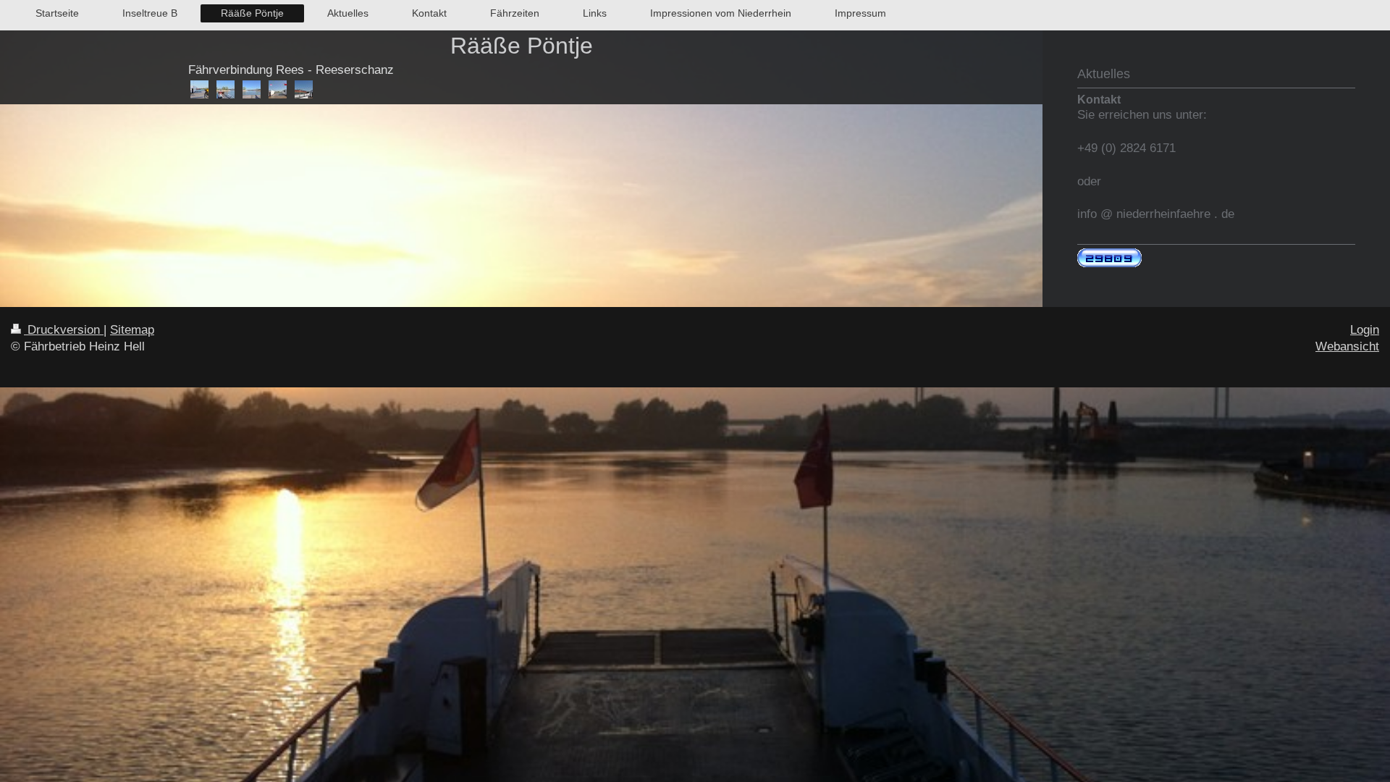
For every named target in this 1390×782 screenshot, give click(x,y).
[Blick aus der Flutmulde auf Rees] (252, 89)
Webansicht (1347, 346)
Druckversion (64, 330)
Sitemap (132, 330)
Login (1364, 330)
